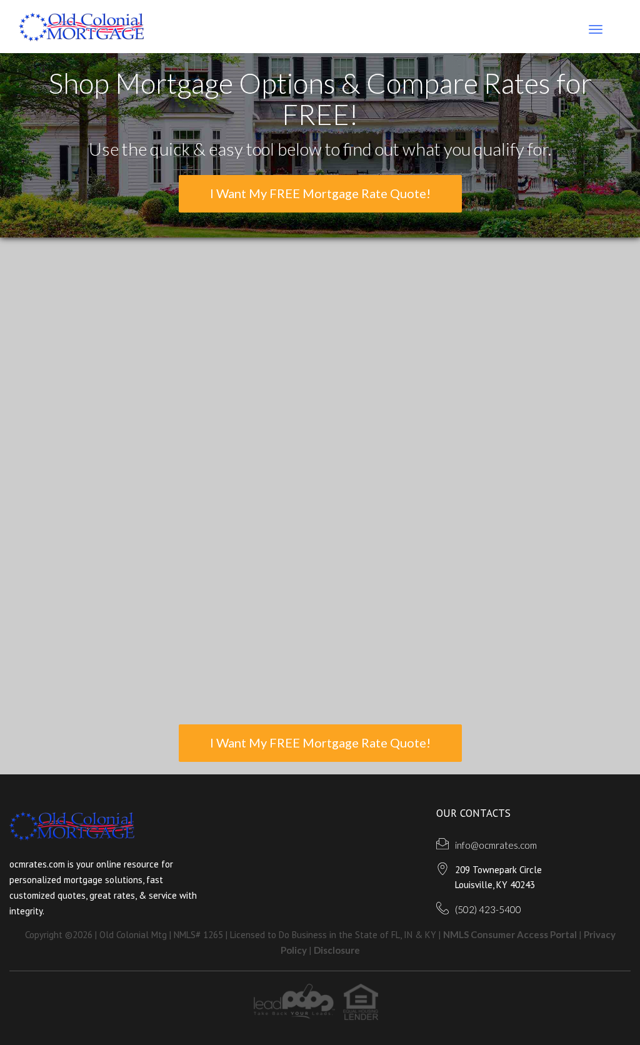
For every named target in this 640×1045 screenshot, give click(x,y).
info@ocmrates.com (496, 845)
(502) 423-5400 (488, 909)
